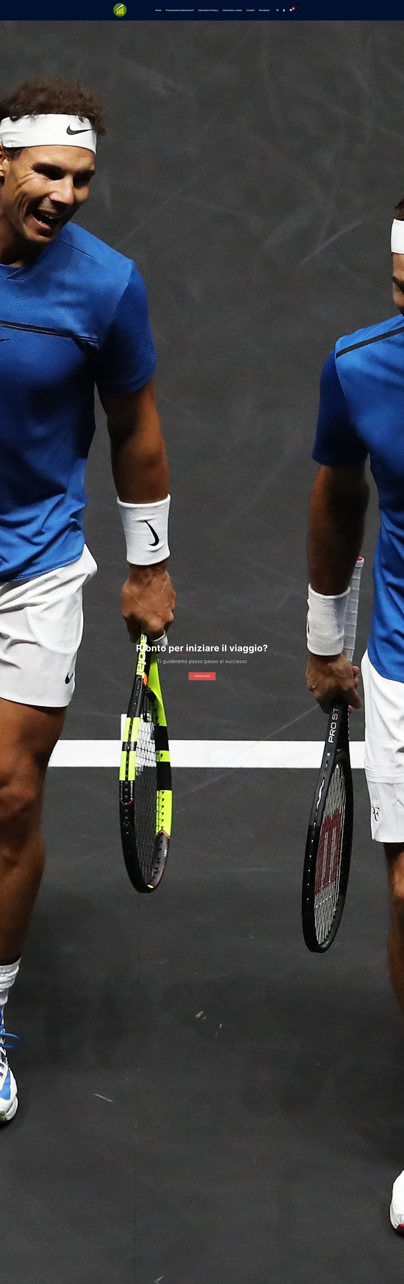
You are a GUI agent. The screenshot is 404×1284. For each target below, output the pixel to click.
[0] (290, 10)
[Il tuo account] (284, 10)
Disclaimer (264, 10)
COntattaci (202, 676)
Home (158, 10)
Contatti (250, 10)
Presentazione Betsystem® (180, 10)
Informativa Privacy (208, 10)
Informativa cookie (232, 10)
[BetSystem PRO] (120, 10)
